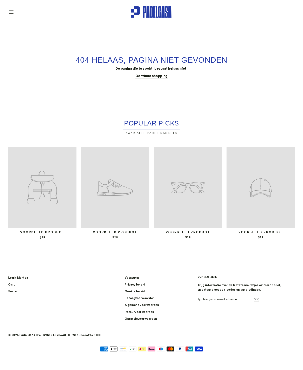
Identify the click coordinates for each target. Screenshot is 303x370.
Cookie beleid (135, 291)
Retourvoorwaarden (139, 312)
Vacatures (132, 277)
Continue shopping (151, 76)
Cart (11, 284)
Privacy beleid (135, 284)
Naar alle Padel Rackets (151, 133)
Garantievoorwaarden (141, 318)
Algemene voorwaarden (142, 305)
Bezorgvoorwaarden (140, 298)
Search (13, 291)
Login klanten (18, 277)
